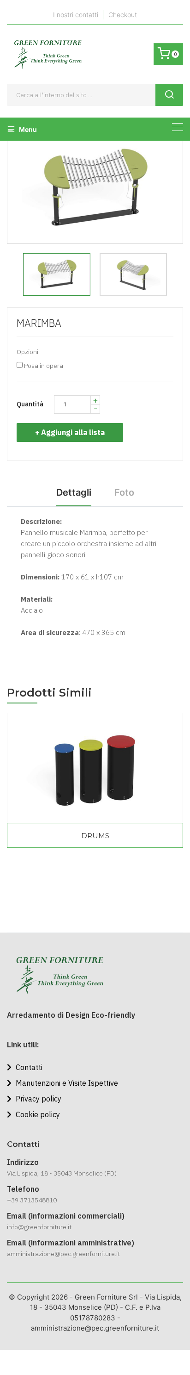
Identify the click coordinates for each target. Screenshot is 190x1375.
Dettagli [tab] (73, 492)
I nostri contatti (75, 15)
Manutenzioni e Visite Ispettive (66, 1083)
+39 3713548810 (32, 1200)
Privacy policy (37, 1098)
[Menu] (177, 127)
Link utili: (23, 1044)
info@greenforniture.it (39, 1227)
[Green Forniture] (47, 54)
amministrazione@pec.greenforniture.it (63, 1254)
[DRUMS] (95, 768)
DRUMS (95, 835)
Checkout (122, 15)
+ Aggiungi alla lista (70, 432)
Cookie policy (37, 1114)
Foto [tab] (124, 492)
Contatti (28, 1067)
